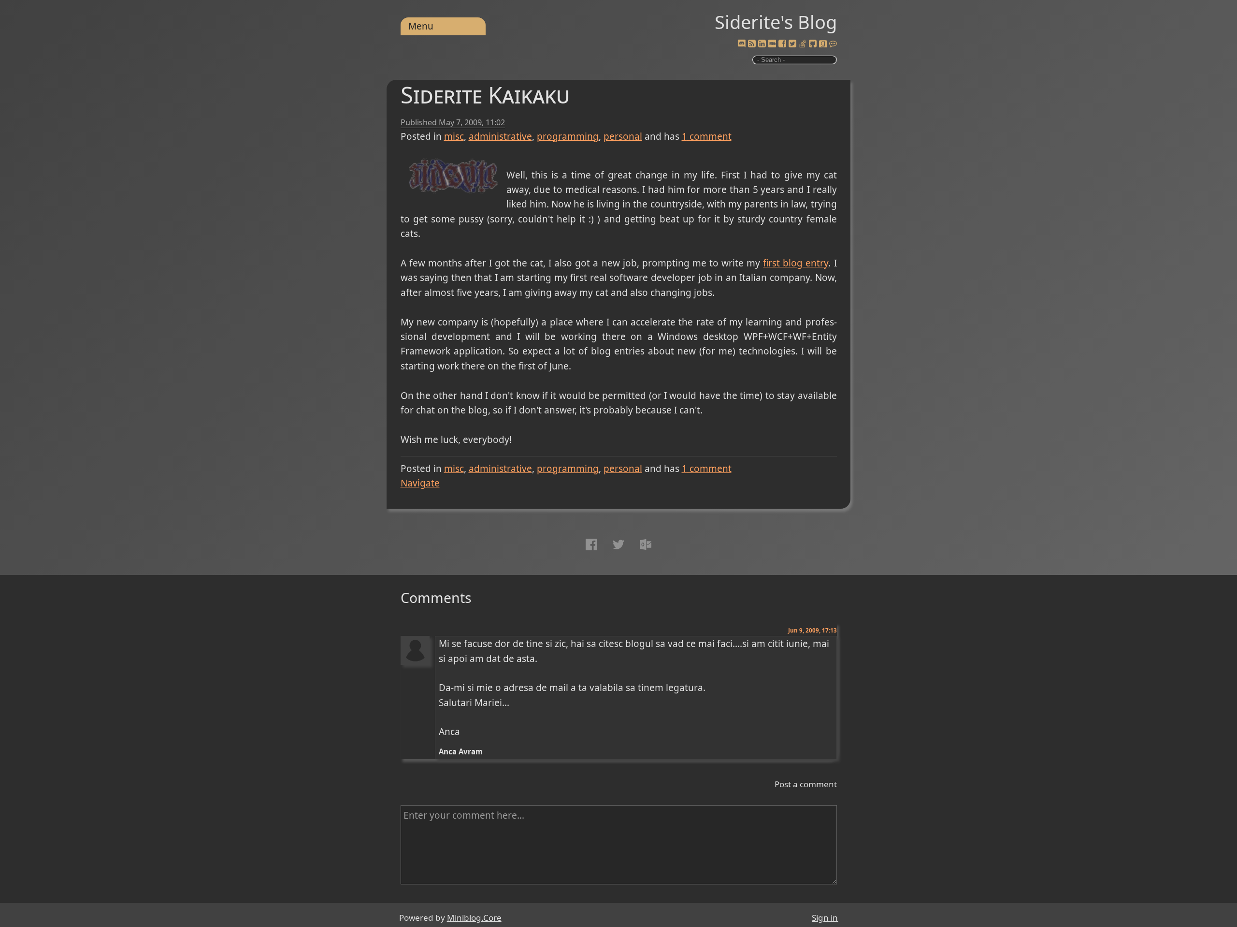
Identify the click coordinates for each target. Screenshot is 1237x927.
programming (568, 136)
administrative (500, 136)
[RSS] (752, 44)
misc (454, 136)
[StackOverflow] (802, 44)
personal (623, 136)
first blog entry (795, 263)
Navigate (420, 483)
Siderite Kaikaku (485, 94)
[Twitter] (792, 44)
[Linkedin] (762, 44)
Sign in (825, 917)
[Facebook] (782, 44)
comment (707, 136)
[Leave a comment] (833, 44)
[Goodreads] (823, 44)
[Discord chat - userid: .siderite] (741, 44)
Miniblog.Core (474, 917)
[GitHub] (813, 44)
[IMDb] (772, 44)
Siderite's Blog (776, 21)
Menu (420, 26)
